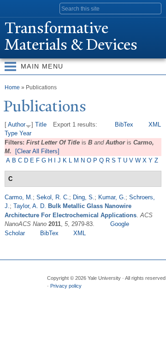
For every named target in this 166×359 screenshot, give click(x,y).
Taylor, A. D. (29, 206)
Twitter (71, 295)
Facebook (53, 295)
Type (11, 133)
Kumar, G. (111, 197)
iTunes (107, 295)
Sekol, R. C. (52, 197)
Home (12, 87)
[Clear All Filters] (37, 151)
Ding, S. (84, 197)
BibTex (124, 124)
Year (25, 133)
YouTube (124, 295)
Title (41, 124)
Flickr (89, 295)
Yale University (15, 8)
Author (16, 124)
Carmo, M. (19, 197)
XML (154, 124)
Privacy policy (66, 286)
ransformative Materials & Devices (71, 36)
